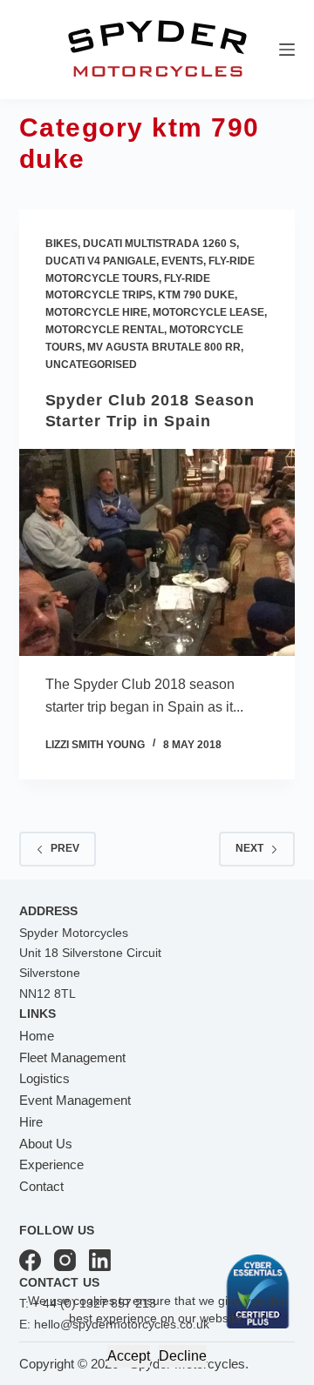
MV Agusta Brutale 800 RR (164, 347)
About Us (45, 1143)
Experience (51, 1164)
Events (182, 261)
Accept (128, 1355)
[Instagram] (65, 1260)
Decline (183, 1355)
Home (36, 1035)
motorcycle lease (208, 312)
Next (249, 848)
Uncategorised (91, 364)
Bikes (61, 244)
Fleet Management (72, 1057)
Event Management (75, 1100)
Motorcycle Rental (104, 330)
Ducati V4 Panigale (100, 261)
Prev (65, 848)
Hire (31, 1121)
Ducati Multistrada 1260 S (159, 244)
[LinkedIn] (100, 1260)
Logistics (44, 1078)
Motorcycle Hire (96, 312)
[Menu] (287, 49)
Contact (41, 1186)
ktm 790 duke (196, 295)
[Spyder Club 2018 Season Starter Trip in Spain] (157, 552)
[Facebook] (30, 1260)
